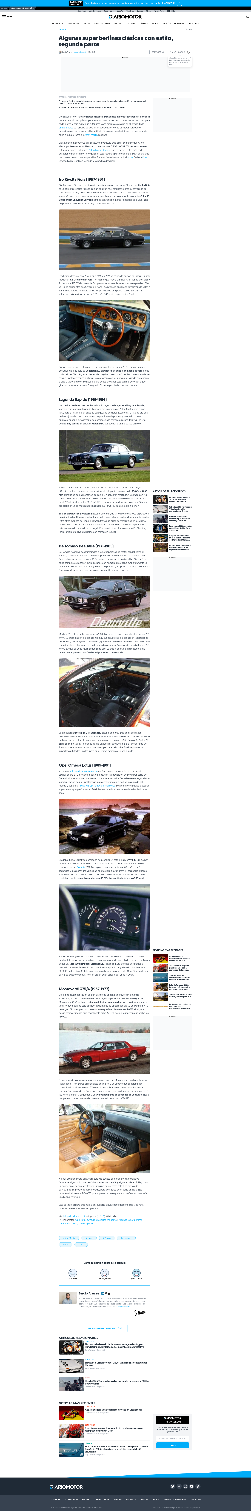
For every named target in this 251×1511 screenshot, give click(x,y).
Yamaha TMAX (95, 11)
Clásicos (107, 1238)
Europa (140, 11)
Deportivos (126, 1238)
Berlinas (88, 1238)
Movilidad (194, 23)
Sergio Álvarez (67, 52)
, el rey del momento (97, 785)
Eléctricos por (16, 8)
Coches (86, 23)
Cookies (179, 1507)
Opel (144, 157)
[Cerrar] (190, 57)
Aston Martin (91, 134)
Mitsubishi (130, 11)
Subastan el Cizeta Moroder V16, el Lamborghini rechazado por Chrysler (92, 107)
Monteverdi (79, 1216)
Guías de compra (102, 23)
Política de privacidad (192, 1507)
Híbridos (144, 23)
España (120, 11)
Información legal (168, 1507)
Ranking (118, 23)
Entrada (62, 29)
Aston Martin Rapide (99, 150)
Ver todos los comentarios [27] (104, 1328)
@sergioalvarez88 (80, 52)
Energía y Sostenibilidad (173, 23)
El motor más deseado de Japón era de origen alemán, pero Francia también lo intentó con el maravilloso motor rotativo (102, 102)
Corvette (81, 867)
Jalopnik (67, 1216)
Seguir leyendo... (124, 1306)
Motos (155, 23)
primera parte (66, 127)
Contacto (156, 1507)
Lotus (130, 157)
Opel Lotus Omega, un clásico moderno (96, 1219)
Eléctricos (131, 23)
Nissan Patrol (159, 11)
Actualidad (57, 23)
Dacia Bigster (109, 11)
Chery (148, 11)
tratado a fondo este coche (84, 771)
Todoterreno (81, 11)
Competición (73, 23)
